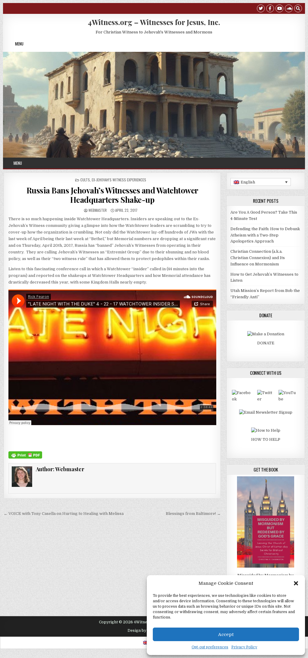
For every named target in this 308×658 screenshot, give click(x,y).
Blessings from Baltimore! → (193, 513)
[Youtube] (279, 9)
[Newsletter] (265, 412)
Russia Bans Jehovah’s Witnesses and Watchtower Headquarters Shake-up (112, 195)
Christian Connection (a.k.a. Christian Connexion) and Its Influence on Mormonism (257, 257)
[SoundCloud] (289, 9)
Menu (19, 44)
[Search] (298, 9)
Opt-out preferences (210, 647)
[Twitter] (261, 9)
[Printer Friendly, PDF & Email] (25, 454)
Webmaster (97, 210)
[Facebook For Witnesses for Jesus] (242, 399)
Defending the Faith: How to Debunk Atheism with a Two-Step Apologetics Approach (265, 235)
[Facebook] (270, 9)
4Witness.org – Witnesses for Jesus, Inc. (154, 22)
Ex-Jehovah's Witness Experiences (119, 179)
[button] (296, 583)
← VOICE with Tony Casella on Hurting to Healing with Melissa (64, 513)
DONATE (265, 343)
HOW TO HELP (265, 439)
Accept (226, 634)
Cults (85, 179)
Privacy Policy (244, 647)
